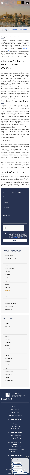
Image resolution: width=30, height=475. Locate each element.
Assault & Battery (15, 409)
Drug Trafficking (8, 293)
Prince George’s (8, 374)
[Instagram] (11, 399)
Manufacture (8, 277)
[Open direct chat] (26, 457)
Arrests (6, 265)
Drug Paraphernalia (9, 281)
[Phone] (22, 2)
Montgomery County (9, 371)
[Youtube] (6, 399)
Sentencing (7, 290)
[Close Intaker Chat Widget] (29, 457)
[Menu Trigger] (27, 3)
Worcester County (9, 383)
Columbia (7, 345)
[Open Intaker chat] (14, 474)
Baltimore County (9, 329)
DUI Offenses (15, 407)
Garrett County (8, 358)
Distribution (7, 274)
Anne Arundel (8, 326)
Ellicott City (7, 349)
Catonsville (7, 336)
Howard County (8, 364)
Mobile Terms (15, 237)
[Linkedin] (3, 399)
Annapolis (7, 323)
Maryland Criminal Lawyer (11, 29)
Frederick (7, 355)
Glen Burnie (7, 361)
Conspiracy (7, 271)
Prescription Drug (9, 306)
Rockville (7, 377)
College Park (8, 342)
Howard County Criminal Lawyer (15, 415)
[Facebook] (1, 399)
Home (2, 29)
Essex (6, 352)
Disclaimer (10, 473)
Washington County (9, 380)
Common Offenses (9, 255)
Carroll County (8, 333)
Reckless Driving (15, 412)
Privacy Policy (22, 237)
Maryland (7, 368)
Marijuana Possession (10, 300)
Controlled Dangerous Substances (13, 258)
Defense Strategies (9, 268)
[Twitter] (9, 399)
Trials (6, 297)
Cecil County (7, 339)
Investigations (8, 262)
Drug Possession (8, 287)
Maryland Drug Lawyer (23, 29)
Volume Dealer (8, 309)
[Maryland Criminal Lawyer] (6, 2)
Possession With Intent (10, 303)
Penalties (7, 284)
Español (19, 2)
